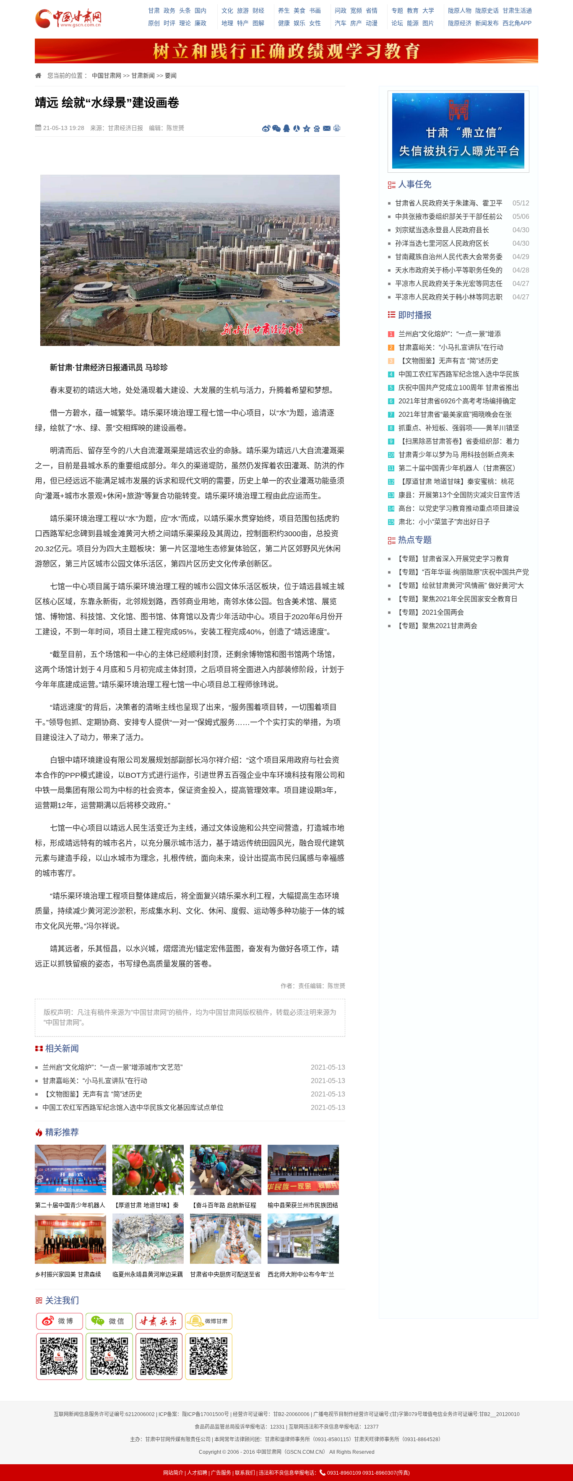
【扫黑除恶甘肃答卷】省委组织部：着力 (458, 441)
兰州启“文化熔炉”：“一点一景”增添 (449, 334)
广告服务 (221, 1473)
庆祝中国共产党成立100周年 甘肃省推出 (458, 387)
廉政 (200, 23)
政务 (169, 10)
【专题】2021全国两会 (429, 612)
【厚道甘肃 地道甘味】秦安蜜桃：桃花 (456, 481)
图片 (428, 23)
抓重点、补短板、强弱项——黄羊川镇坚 (458, 427)
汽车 (340, 23)
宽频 (356, 10)
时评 (169, 23)
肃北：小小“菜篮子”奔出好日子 (444, 521)
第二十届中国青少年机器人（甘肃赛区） (458, 468)
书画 (315, 10)
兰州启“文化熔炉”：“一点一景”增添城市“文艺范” (112, 1067)
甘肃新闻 (143, 75)
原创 (154, 23)
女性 (315, 23)
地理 (227, 23)
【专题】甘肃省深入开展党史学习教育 (452, 558)
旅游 (243, 10)
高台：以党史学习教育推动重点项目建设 (458, 508)
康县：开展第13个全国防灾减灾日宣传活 (459, 495)
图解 (258, 23)
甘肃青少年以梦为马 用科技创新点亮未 (456, 454)
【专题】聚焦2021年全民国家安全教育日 (456, 599)
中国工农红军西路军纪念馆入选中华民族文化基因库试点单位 (133, 1107)
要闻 (171, 75)
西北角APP (517, 23)
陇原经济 (459, 23)
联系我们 (245, 1473)
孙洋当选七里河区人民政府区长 (442, 243)
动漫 (372, 23)
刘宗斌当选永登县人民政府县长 (442, 230)
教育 (413, 10)
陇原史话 (487, 10)
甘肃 (154, 10)
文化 (227, 10)
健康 (284, 23)
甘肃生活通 (517, 10)
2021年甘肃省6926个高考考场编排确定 (457, 401)
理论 (185, 23)
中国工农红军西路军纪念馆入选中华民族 (458, 374)
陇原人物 (459, 10)
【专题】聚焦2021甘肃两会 (436, 625)
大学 (428, 10)
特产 (243, 23)
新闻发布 (487, 23)
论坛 (397, 23)
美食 (299, 10)
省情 (372, 10)
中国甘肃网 (106, 75)
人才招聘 (197, 1473)
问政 (340, 10)
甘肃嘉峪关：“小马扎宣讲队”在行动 (94, 1080)
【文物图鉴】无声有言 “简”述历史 (92, 1094)
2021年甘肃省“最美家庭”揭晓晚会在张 (455, 414)
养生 (284, 10)
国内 (200, 10)
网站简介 (173, 1473)
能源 (413, 23)
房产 (356, 23)
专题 (397, 10)
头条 (185, 10)
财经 (258, 10)
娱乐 (299, 23)
